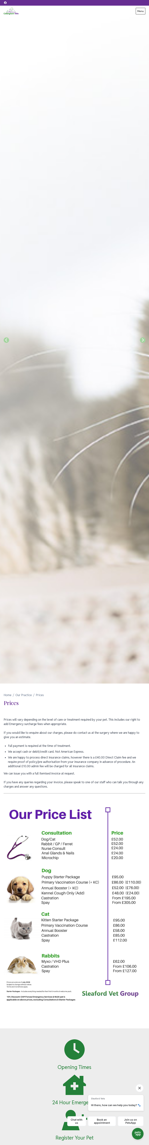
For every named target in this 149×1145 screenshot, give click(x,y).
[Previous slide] (6, 340)
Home (7, 695)
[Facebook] (5, 3)
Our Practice (23, 695)
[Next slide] (142, 340)
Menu (140, 11)
